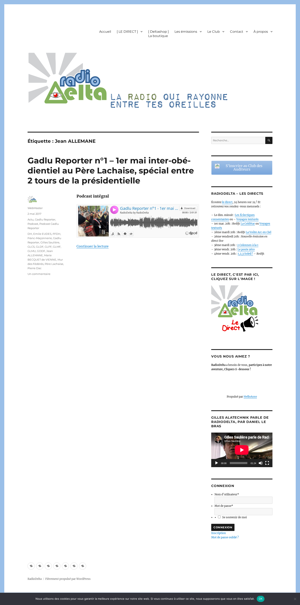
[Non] (295, 599)
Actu (31, 219)
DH (30, 233)
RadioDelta (35, 579)
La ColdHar (248, 223)
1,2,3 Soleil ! (245, 253)
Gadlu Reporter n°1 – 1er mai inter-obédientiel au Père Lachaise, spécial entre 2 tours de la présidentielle (111, 170)
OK (261, 598)
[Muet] (261, 463)
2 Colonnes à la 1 (247, 245)
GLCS (31, 246)
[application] (241, 450)
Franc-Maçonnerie (40, 238)
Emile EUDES (42, 233)
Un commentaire (39, 274)
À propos (260, 32)
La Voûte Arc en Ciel (258, 232)
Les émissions (185, 32)
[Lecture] (216, 463)
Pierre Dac (34, 268)
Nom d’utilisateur (226, 494)
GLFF (48, 246)
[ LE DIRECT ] (127, 32)
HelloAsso (250, 396)
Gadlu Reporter (45, 219)
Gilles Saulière (49, 242)
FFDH (56, 233)
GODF (41, 251)
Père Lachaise (54, 263)
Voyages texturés (247, 219)
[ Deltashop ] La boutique (158, 34)
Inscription (218, 533)
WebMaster (35, 208)
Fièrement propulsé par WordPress (68, 579)
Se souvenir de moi (234, 517)
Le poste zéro (246, 249)
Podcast (33, 223)
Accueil (105, 32)
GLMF (57, 246)
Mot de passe (223, 506)
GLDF (39, 246)
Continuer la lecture (93, 246)
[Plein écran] (267, 463)
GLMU (32, 251)
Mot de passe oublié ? (225, 537)
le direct (227, 202)
